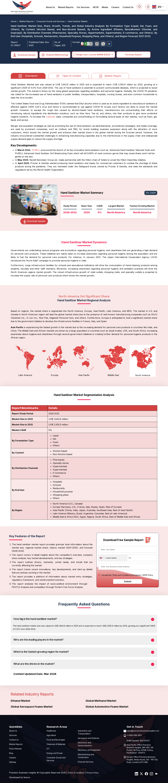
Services (13, 735)
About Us (50, 7)
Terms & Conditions (76, 773)
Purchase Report (133, 54)
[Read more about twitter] (141, 773)
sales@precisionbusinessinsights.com (143, 731)
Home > (15, 21)
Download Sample (26, 54)
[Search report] (139, 6)
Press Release (15, 749)
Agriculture (51, 735)
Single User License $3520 (93, 54)
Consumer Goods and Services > (51, 21)
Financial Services (85, 762)
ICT (48, 749)
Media (105, 7)
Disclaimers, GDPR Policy (142, 575)
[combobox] (113, 558)
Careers (115, 7)
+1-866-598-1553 (134, 735)
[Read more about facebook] (146, 773)
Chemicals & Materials (56, 744)
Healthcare (51, 731)
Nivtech (27, 777)
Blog (11, 753)
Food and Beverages (56, 740)
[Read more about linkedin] (136, 773)
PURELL (36, 150)
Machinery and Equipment (89, 750)
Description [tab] (31, 75)
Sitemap (12, 762)
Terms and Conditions (121, 575)
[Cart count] (148, 7)
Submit (127, 581)
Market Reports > (27, 21)
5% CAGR (151, 192)
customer (50, 116)
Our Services (83, 7)
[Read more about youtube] (156, 773)
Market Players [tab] (113, 76)
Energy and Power (55, 753)
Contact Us (128, 7)
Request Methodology (57, 54)
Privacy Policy (92, 773)
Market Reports (65, 7)
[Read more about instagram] (151, 773)
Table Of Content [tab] (71, 76)
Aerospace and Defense (88, 738)
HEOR (96, 7)
